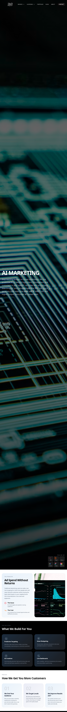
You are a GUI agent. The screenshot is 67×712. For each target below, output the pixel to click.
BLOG (47, 4)
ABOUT (53, 4)
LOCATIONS (30, 4)
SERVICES (20, 4)
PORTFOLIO (40, 4)
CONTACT (61, 4)
